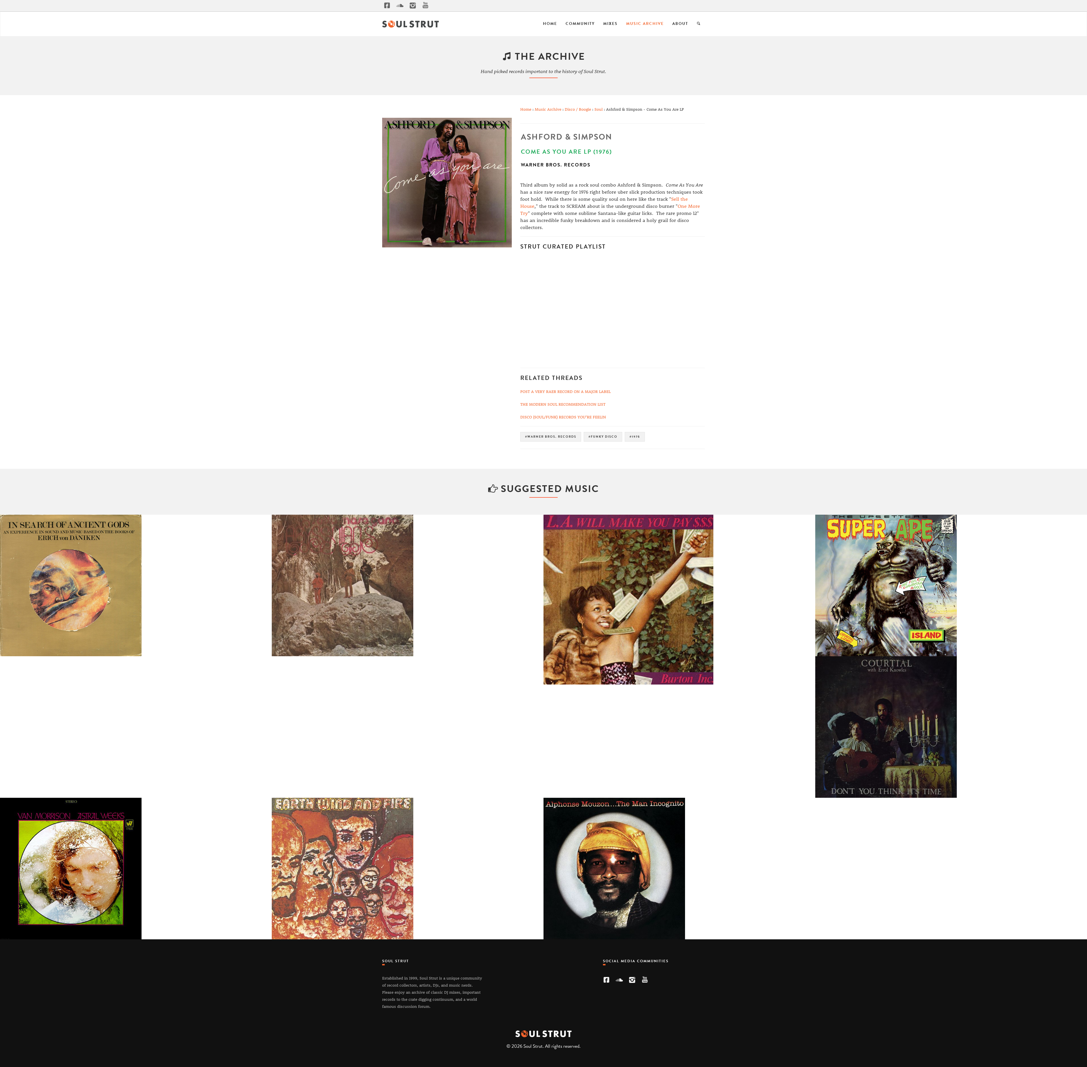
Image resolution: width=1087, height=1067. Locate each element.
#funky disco (603, 436)
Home (550, 24)
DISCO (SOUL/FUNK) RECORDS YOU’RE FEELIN (563, 417)
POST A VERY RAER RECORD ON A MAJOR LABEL (565, 391)
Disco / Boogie (578, 109)
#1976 (635, 436)
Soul (598, 109)
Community (580, 24)
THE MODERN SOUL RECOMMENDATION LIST (562, 404)
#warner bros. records (550, 436)
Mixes (610, 24)
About (680, 24)
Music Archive (645, 24)
